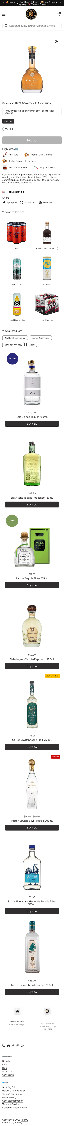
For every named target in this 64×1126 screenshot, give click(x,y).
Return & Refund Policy (13, 1090)
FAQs (5, 1064)
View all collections (13, 212)
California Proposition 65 (14, 1107)
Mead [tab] (31, 344)
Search (6, 1060)
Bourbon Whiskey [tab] (13, 344)
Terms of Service (10, 1104)
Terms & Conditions (12, 1094)
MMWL (24, 1119)
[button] (58, 14)
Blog (4, 1067)
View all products (12, 331)
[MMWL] (31, 14)
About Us (7, 1071)
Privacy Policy (9, 1097)
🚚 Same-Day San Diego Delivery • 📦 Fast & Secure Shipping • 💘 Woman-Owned (32, 3)
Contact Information (12, 1100)
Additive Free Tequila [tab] (15, 337)
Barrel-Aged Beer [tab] (40, 337)
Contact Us (8, 1074)
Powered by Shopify (12, 1122)
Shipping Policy (9, 1087)
